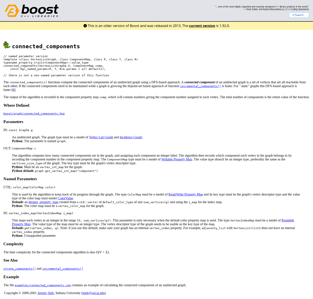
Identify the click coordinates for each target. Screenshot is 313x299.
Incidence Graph (131, 137)
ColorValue (65, 198)
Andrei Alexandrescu (273, 9)
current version (202, 25)
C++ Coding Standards (297, 9)
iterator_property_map (43, 202)
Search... (300, 15)
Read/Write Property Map (185, 194)
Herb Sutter (252, 9)
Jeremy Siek (45, 293)
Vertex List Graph (101, 137)
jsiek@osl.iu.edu (93, 293)
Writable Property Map (176, 159)
